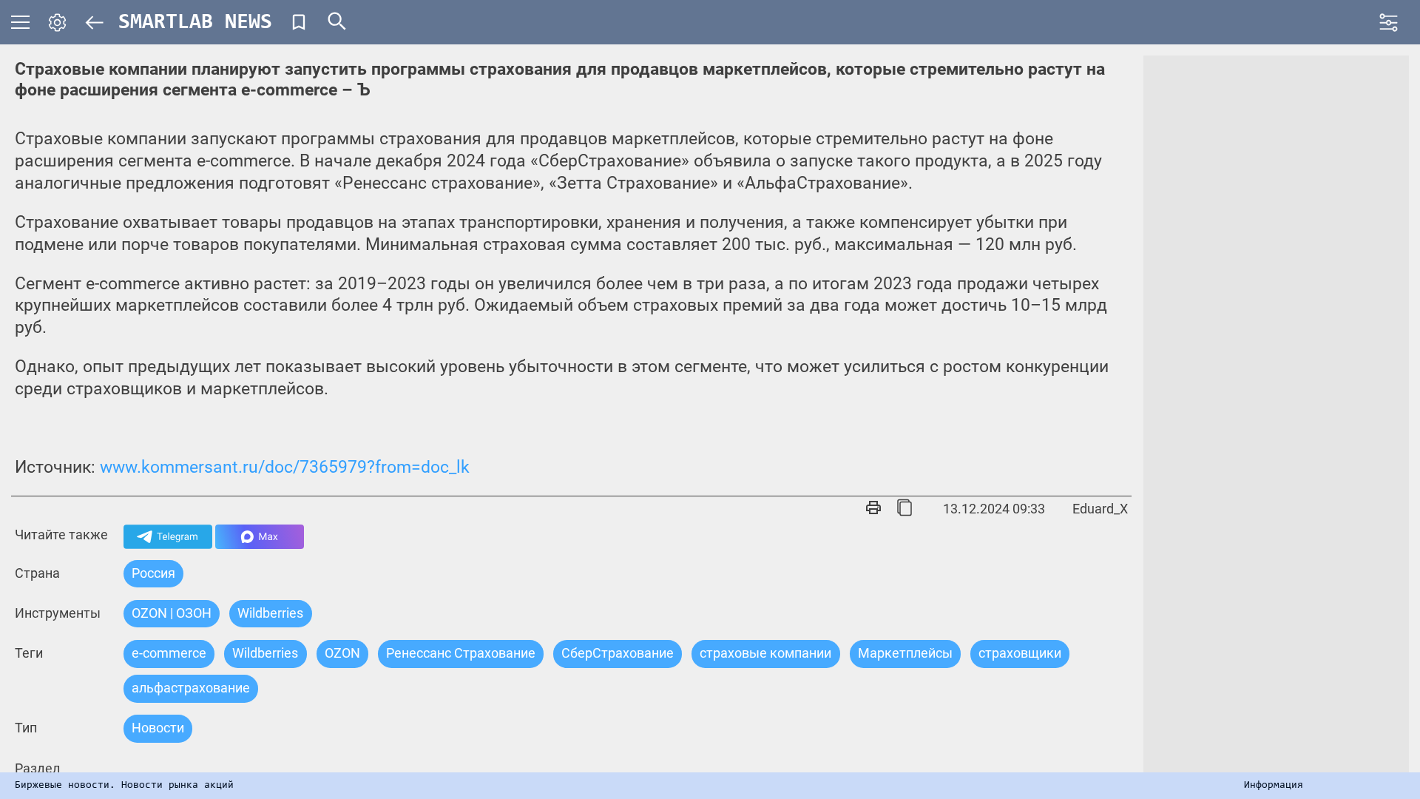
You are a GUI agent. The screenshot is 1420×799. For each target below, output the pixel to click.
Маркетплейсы (905, 653)
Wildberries (265, 653)
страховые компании (765, 653)
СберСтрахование (617, 653)
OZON (342, 653)
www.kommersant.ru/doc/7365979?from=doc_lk (285, 467)
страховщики (1019, 653)
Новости (158, 727)
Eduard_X (1100, 508)
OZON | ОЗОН (172, 613)
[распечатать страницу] (873, 509)
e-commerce (169, 653)
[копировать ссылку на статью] (904, 509)
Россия (153, 573)
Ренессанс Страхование (460, 653)
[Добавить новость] (298, 22)
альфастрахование (191, 687)
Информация (1273, 786)
